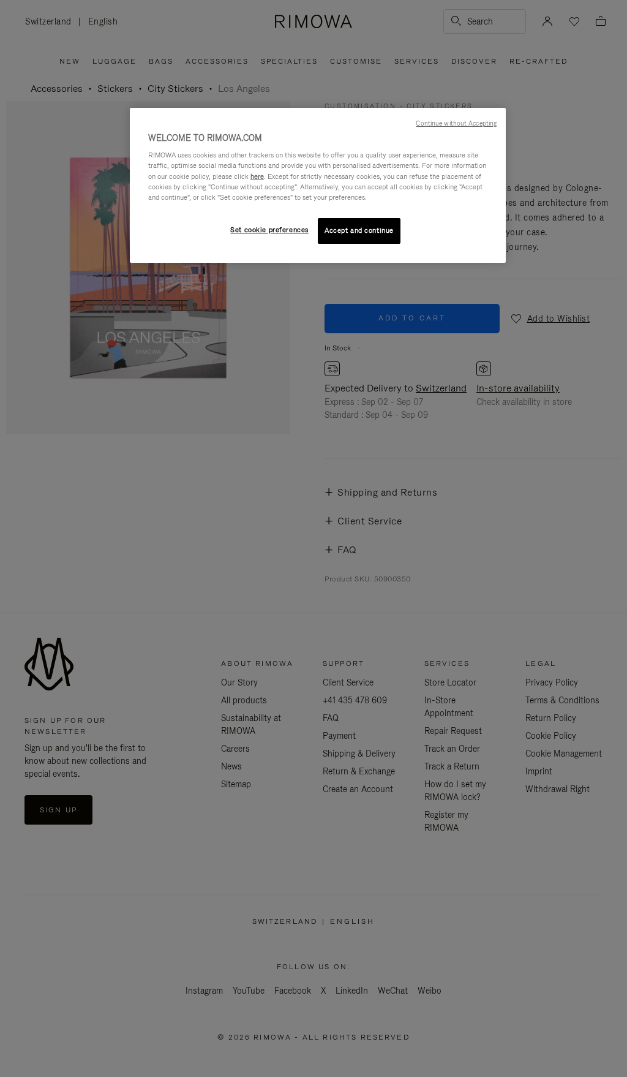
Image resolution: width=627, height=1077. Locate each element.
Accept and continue (359, 230)
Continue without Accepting (456, 123)
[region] (318, 185)
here (257, 176)
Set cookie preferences (269, 230)
